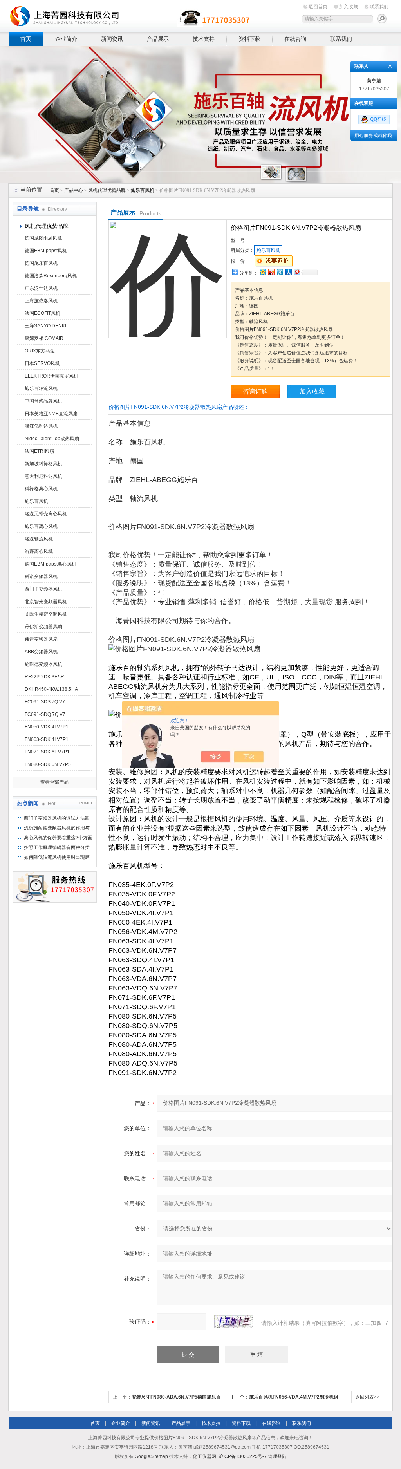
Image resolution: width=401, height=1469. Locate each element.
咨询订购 (255, 391)
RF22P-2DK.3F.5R (44, 676)
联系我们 (379, 6)
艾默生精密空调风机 (46, 614)
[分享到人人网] (288, 272)
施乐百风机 (36, 501)
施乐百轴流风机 (41, 388)
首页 (25, 39)
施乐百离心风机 (41, 526)
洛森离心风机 (39, 551)
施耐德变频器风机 (43, 664)
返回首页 (318, 6)
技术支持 (204, 39)
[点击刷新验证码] (233, 1321)
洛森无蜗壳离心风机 (46, 514)
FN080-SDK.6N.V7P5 (48, 764)
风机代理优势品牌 (107, 190)
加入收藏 (348, 6)
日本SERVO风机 (42, 363)
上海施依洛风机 (41, 301)
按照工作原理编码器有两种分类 (57, 847)
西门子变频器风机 (43, 589)
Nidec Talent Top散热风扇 (52, 438)
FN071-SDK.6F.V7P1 (47, 752)
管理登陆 (277, 1456)
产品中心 (73, 190)
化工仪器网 (204, 1456)
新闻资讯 (112, 39)
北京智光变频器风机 (46, 601)
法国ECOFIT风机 (42, 313)
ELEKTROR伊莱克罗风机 (51, 376)
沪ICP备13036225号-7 (243, 1456)
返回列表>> (367, 1397)
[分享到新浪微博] (271, 272)
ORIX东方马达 (40, 351)
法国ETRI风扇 (39, 451)
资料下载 (249, 39)
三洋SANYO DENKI (45, 326)
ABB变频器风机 (41, 651)
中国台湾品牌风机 (43, 401)
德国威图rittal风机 (43, 238)
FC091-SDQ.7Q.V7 (45, 714)
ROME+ (85, 803)
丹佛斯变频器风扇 (43, 626)
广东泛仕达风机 (41, 288)
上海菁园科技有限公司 (130, 14)
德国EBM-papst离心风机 (50, 564)
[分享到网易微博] (297, 272)
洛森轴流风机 (39, 539)
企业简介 (66, 39)
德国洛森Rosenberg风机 (51, 275)
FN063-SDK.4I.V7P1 (47, 739)
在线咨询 (295, 39)
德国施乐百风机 (41, 263)
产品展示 (158, 39)
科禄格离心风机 (41, 488)
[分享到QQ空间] (262, 272)
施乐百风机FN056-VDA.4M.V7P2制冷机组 (293, 1397)
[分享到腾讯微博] (279, 272)
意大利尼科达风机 (43, 476)
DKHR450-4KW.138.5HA (51, 689)
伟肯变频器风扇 (41, 639)
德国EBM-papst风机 (46, 250)
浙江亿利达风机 (41, 426)
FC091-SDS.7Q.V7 (45, 702)
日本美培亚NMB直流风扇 (51, 413)
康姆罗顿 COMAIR (44, 338)
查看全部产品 (54, 782)
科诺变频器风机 (41, 576)
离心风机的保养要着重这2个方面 (58, 837)
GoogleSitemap (151, 1456)
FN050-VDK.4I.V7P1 (47, 727)
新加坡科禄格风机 (43, 463)
